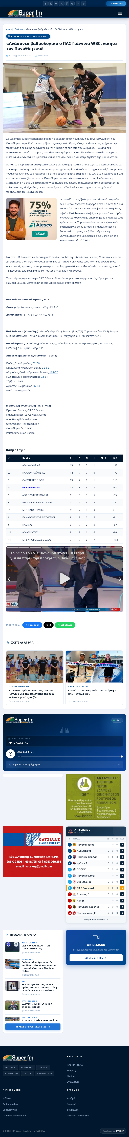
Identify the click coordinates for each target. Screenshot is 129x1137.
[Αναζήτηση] (78, 3)
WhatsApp (67, 625)
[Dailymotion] (72, 3)
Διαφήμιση (72, 1109)
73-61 (44, 376)
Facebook (33, 625)
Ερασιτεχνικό (10, 1109)
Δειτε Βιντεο (94, 957)
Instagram (27, 1067)
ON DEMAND (116, 3)
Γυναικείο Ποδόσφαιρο (15, 1115)
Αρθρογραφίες (10, 1103)
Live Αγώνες (73, 1081)
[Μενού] (120, 13)
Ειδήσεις (71, 1070)
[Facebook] (45, 3)
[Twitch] (66, 3)
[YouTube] (56, 3)
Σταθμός (71, 1098)
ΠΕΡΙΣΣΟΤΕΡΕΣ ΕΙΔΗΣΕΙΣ (31, 1026)
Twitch (27, 1073)
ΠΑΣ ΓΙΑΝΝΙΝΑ (75, 1064)
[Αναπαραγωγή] (10, 753)
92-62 (45, 367)
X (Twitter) (11, 1073)
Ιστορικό (71, 1103)
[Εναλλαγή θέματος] (83, 3)
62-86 (36, 363)
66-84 (36, 385)
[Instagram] (50, 3)
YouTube (43, 1067)
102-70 (53, 372)
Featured (19, 29)
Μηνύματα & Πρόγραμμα (26, 764)
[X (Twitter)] (61, 3)
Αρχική (9, 29)
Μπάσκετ (72, 1076)
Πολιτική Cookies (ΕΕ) (78, 1115)
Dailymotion (44, 1073)
